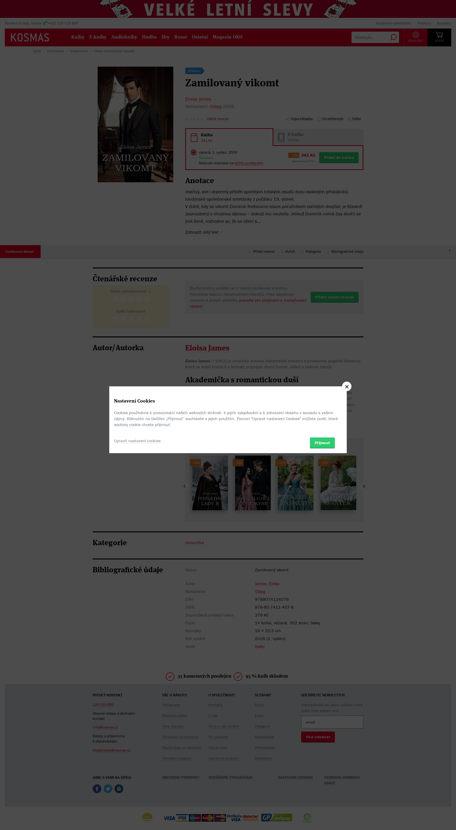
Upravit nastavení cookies (137, 440)
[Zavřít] (347, 386)
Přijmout (322, 442)
